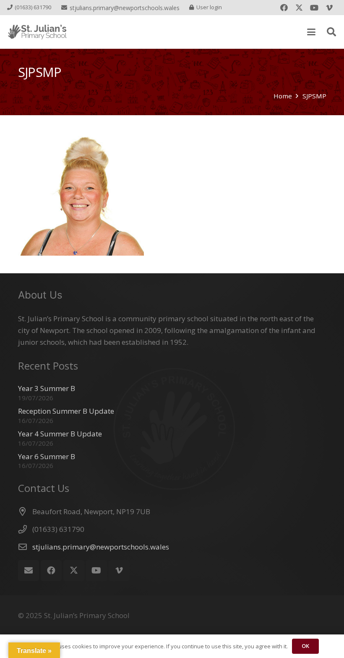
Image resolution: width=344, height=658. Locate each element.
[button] (311, 32)
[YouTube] (314, 7)
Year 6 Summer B (46, 456)
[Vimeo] (329, 7)
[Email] (28, 570)
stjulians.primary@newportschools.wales (100, 547)
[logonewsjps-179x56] (37, 32)
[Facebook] (284, 7)
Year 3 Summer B (46, 388)
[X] (299, 7)
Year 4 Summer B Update (60, 434)
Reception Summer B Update (66, 411)
